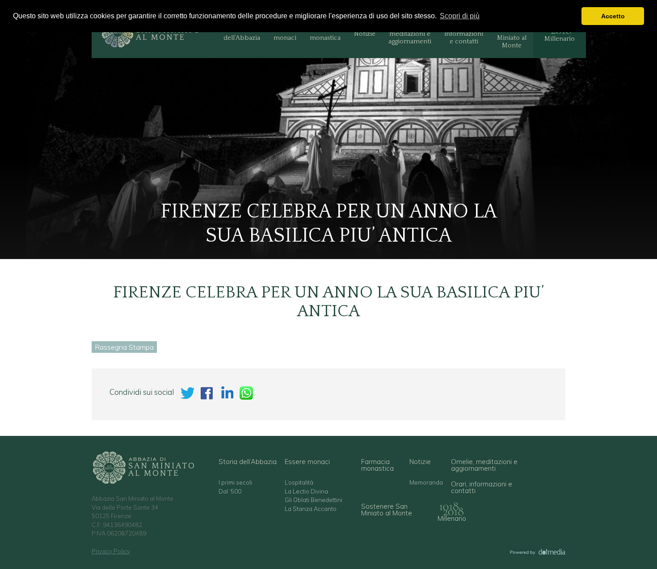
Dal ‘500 (230, 491)
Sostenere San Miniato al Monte (511, 34)
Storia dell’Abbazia (241, 34)
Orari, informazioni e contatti (463, 34)
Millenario (559, 38)
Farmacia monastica (325, 34)
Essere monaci (285, 34)
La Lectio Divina (306, 491)
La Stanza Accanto (311, 509)
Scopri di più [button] (460, 16)
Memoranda (426, 482)
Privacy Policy (111, 551)
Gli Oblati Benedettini (313, 500)
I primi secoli (235, 482)
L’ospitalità (299, 482)
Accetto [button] (613, 16)
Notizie (364, 34)
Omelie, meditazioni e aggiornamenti (409, 34)
